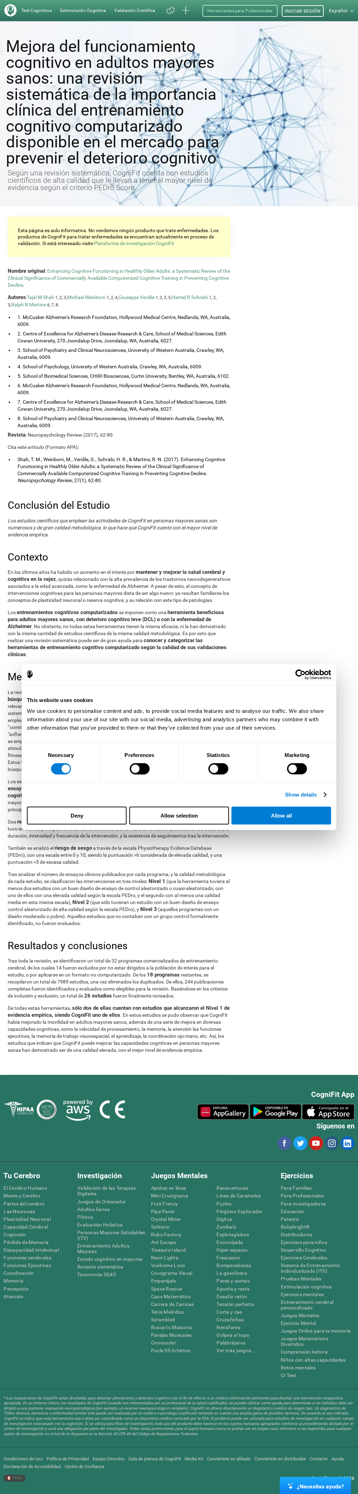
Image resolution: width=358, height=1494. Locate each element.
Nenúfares (228, 1327)
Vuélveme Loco (168, 1265)
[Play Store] (275, 1111)
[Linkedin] (347, 1143)
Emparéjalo (164, 1281)
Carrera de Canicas (172, 1304)
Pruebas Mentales (301, 1278)
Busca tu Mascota (171, 1327)
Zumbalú (226, 1227)
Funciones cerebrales (27, 1257)
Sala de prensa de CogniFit (154, 1458)
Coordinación (18, 1273)
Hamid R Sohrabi (190, 297)
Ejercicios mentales (302, 1294)
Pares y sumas (233, 1281)
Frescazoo (228, 1257)
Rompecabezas (233, 1265)
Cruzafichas (230, 1319)
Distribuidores (296, 1234)
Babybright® (295, 1227)
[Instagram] (331, 1143)
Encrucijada (229, 1242)
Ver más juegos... (236, 1350)
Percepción (16, 1289)
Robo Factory (166, 1234)
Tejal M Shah (40, 297)
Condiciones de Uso (23, 1458)
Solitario (160, 1227)
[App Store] (328, 1111)
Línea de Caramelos (238, 1195)
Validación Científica (134, 10)
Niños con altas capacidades (313, 1360)
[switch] (140, 768)
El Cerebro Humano (25, 1188)
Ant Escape (164, 1242)
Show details (301, 794)
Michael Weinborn (86, 297)
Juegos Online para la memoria (316, 1331)
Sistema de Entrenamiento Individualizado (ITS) (310, 1268)
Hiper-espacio (232, 1250)
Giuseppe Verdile (137, 297)
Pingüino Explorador (239, 1211)
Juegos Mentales (300, 1315)
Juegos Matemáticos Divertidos (304, 1341)
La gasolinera (231, 1273)
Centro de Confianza (84, 1466)
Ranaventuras (232, 1188)
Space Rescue (166, 1289)
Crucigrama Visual (172, 1273)
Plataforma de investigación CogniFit (134, 243)
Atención (13, 1296)
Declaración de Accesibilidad (32, 1466)
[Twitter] (300, 1143)
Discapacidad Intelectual (31, 1250)
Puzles (223, 1204)
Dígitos (224, 1219)
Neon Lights (164, 1257)
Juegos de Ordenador (101, 1201)
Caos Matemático (171, 1296)
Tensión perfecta (235, 1304)
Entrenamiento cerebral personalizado (307, 1305)
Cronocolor (163, 1343)
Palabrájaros (230, 1343)
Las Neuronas (19, 1211)
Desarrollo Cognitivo (304, 1250)
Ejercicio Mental (298, 1323)
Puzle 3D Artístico (171, 1350)
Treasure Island (168, 1250)
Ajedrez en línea (168, 1188)
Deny (77, 816)
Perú (17, 1478)
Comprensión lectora (304, 1352)
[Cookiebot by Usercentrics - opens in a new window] (300, 674)
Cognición (14, 1234)
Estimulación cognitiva (306, 1287)
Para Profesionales (302, 1195)
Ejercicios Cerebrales (304, 1257)
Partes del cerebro (23, 1204)
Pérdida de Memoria (26, 1242)
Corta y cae (229, 1312)
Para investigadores (303, 1204)
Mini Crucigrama (169, 1195)
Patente (290, 1219)
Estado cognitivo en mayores (110, 1259)
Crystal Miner (166, 1219)
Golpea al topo (232, 1335)
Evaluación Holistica (100, 1225)
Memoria (13, 1281)
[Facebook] (284, 1143)
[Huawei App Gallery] (223, 1111)
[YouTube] (315, 1143)
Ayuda (337, 1458)
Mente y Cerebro (21, 1195)
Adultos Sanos (93, 1209)
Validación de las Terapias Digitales (106, 1190)
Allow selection (179, 816)
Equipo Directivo (108, 1458)
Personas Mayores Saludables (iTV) (111, 1235)
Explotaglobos (232, 1234)
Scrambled (163, 1319)
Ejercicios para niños (304, 1242)
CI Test (288, 1375)
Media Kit (194, 1458)
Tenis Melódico (167, 1312)
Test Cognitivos (36, 10)
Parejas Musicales (171, 1335)
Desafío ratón (231, 1296)
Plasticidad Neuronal (27, 1219)
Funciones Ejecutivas (27, 1265)
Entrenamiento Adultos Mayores (103, 1248)
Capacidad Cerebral (25, 1227)
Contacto (319, 1458)
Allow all (281, 816)
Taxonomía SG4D (96, 1274)
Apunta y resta (233, 1289)
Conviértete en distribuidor (280, 1458)
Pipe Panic (163, 1211)
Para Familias (296, 1188)
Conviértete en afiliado (229, 1458)
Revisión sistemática (100, 1267)
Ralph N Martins (28, 304)
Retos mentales (298, 1367)
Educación (293, 1211)
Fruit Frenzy (164, 1204)
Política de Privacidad (67, 1458)
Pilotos (85, 1217)
